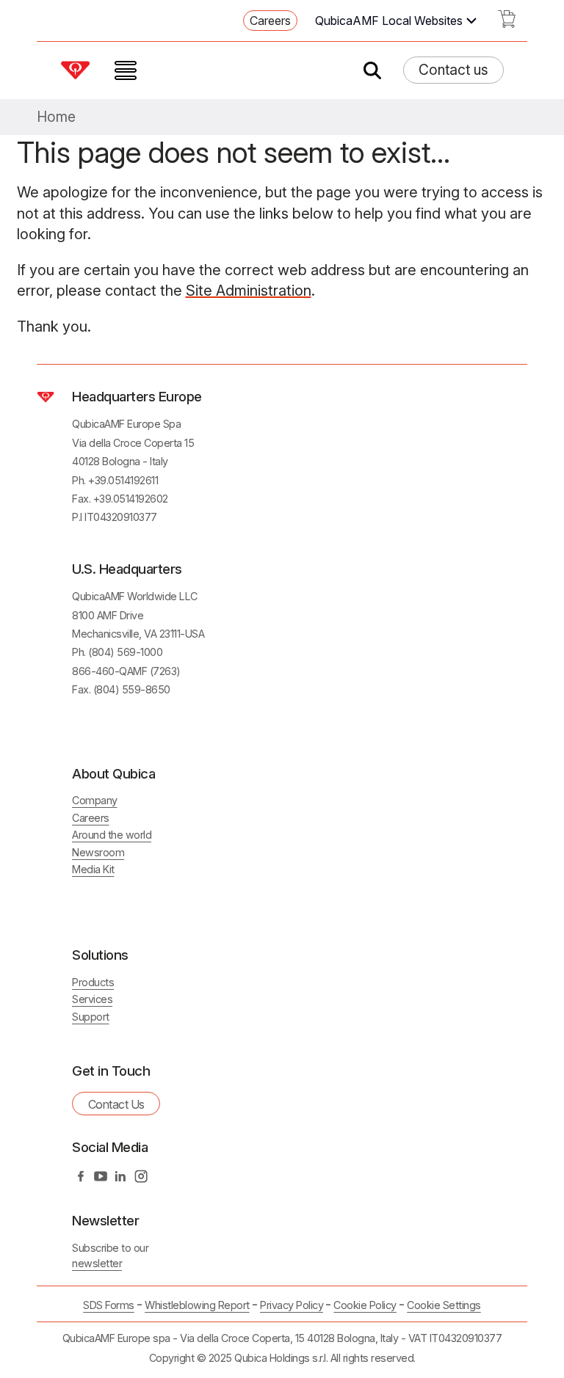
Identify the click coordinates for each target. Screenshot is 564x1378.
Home (56, 117)
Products (93, 982)
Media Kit (93, 869)
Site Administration (248, 290)
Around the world (111, 834)
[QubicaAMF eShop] (507, 23)
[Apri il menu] (125, 70)
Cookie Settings (444, 1305)
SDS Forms (108, 1305)
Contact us (453, 70)
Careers (270, 20)
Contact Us (116, 1104)
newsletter (97, 1263)
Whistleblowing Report (197, 1305)
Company (95, 800)
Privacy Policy (291, 1305)
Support (90, 1016)
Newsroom (98, 852)
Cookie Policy (365, 1305)
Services (92, 999)
